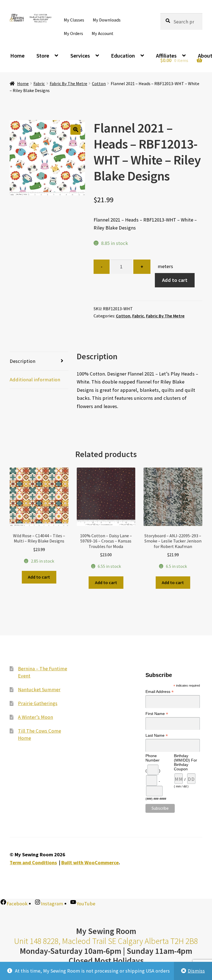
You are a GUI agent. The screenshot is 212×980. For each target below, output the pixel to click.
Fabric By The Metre (68, 83)
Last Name (156, 735)
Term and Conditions (33, 862)
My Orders (73, 33)
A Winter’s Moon (35, 717)
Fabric (39, 83)
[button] (75, 130)
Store (42, 55)
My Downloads (107, 20)
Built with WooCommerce (90, 862)
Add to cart (174, 280)
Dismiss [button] (196, 971)
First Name (156, 713)
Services (80, 55)
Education (123, 55)
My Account (102, 33)
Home (17, 55)
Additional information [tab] (35, 379)
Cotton (99, 83)
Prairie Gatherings (37, 703)
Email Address (159, 691)
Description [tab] (22, 361)
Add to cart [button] (39, 577)
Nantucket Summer (39, 689)
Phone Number (152, 758)
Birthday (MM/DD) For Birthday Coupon (185, 762)
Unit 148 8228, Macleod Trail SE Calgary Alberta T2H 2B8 (106, 941)
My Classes (74, 20)
